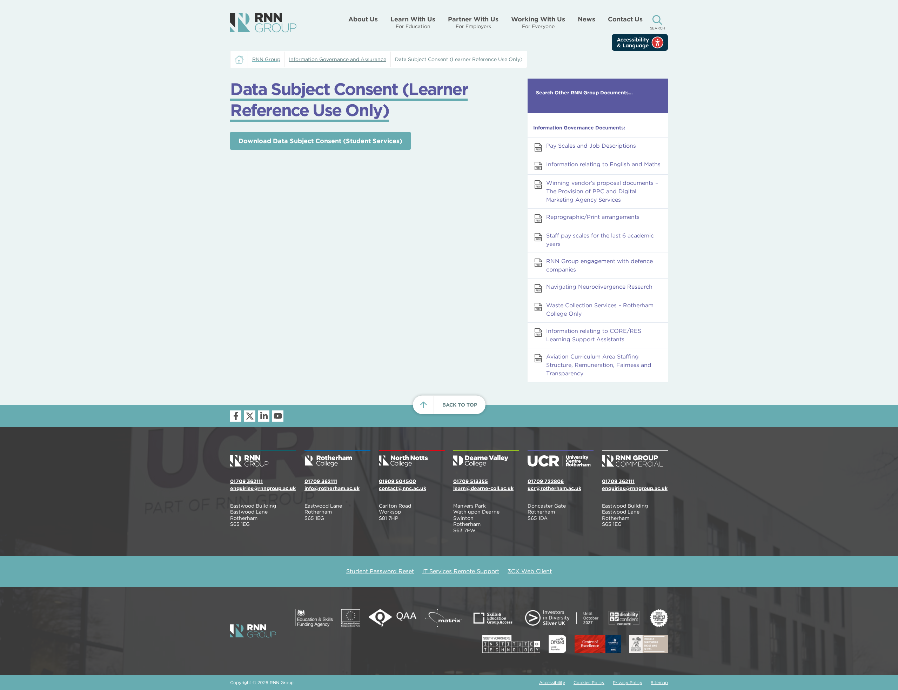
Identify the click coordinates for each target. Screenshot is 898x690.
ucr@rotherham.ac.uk (554, 488)
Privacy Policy (627, 682)
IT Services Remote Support (460, 571)
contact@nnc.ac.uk (402, 488)
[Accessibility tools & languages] (640, 42)
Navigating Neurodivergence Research (599, 286)
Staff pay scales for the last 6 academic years (600, 239)
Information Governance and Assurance (337, 59)
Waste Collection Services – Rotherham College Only (600, 309)
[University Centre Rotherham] (561, 459)
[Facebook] (235, 416)
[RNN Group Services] (635, 459)
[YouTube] (277, 416)
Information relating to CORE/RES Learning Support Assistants (593, 335)
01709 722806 (546, 481)
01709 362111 (246, 481)
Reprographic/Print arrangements (592, 217)
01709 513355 (470, 481)
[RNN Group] (263, 23)
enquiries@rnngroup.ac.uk (263, 488)
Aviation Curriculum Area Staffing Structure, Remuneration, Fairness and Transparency (598, 365)
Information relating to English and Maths (603, 164)
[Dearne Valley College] (486, 459)
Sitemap (659, 682)
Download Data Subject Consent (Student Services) (320, 141)
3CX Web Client (530, 571)
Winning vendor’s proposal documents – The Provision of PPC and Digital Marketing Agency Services (602, 191)
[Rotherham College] (337, 459)
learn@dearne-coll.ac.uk (483, 488)
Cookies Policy (589, 682)
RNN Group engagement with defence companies (599, 265)
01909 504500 (397, 481)
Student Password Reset (380, 571)
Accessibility (552, 682)
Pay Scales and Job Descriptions (591, 145)
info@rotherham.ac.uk (332, 488)
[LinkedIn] (263, 416)
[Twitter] (249, 416)
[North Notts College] (412, 459)
